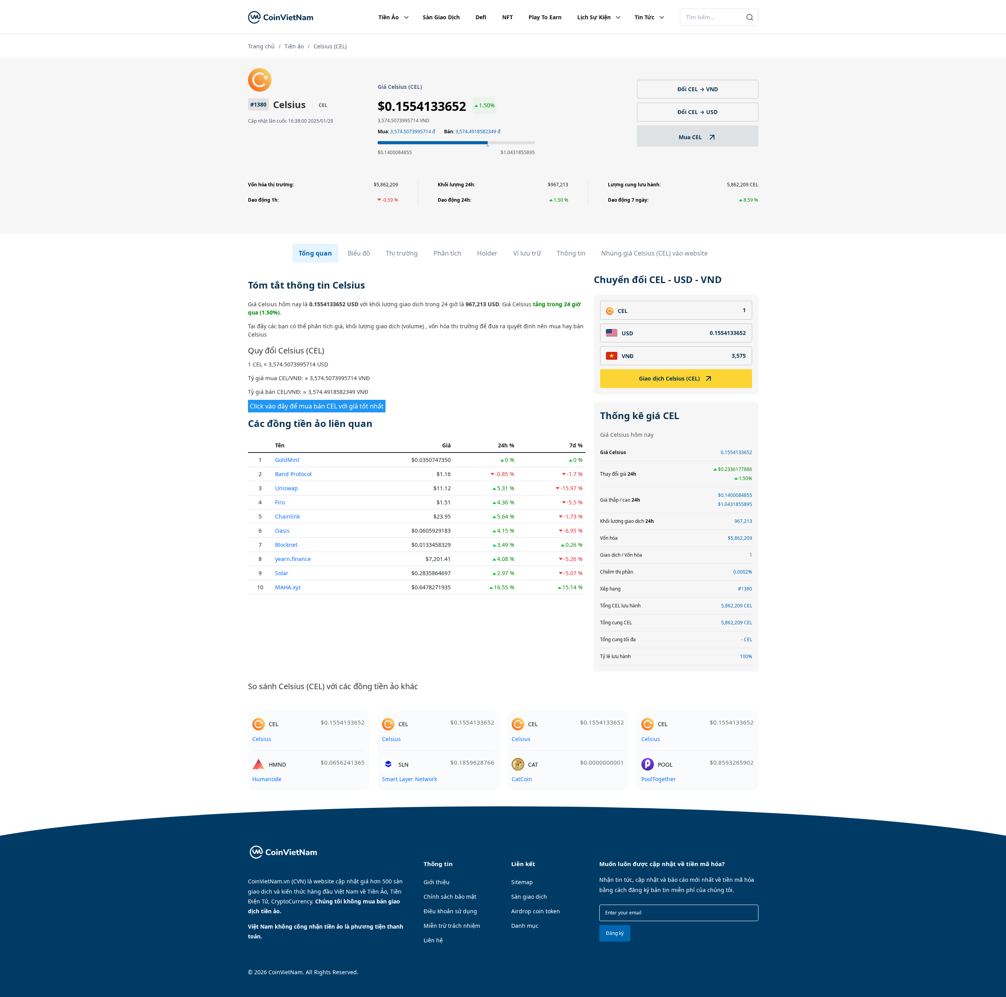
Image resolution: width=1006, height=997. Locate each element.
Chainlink (287, 516)
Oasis (282, 530)
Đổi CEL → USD (697, 112)
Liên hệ (433, 940)
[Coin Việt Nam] (280, 17)
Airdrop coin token (535, 911)
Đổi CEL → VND (697, 89)
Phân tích (447, 253)
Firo (280, 502)
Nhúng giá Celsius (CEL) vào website (654, 253)
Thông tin (571, 253)
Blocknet (286, 544)
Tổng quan (315, 253)
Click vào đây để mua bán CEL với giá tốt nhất (317, 406)
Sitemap (522, 882)
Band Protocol (293, 474)
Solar (281, 573)
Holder (487, 253)
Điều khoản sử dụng (450, 911)
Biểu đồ (359, 253)
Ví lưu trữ (527, 253)
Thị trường (402, 253)
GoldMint (287, 460)
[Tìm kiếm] (750, 17)
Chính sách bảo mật (450, 896)
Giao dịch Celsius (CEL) (669, 378)
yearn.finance (293, 559)
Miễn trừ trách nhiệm (452, 925)
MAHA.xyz (288, 587)
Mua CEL (691, 137)
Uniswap (286, 488)
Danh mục (524, 925)
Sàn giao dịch (529, 896)
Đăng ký (615, 933)
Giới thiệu (437, 882)
